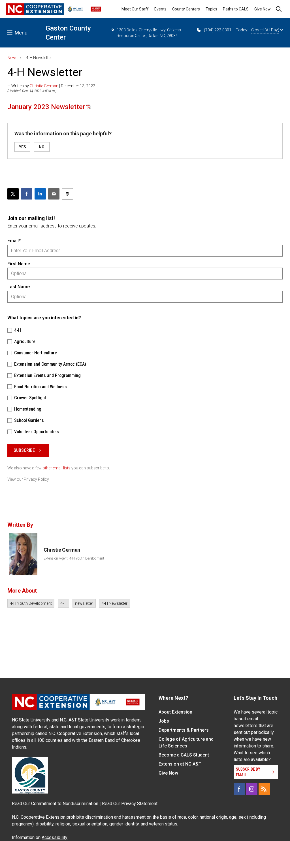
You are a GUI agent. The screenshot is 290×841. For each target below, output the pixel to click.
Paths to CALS (236, 9)
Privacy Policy (36, 479)
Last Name (18, 286)
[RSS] (264, 789)
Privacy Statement (139, 803)
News (12, 57)
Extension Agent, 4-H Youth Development (74, 558)
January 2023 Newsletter (46, 107)
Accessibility (54, 837)
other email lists (56, 468)
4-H (63, 603)
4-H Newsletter (114, 603)
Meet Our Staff (135, 9)
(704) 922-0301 (217, 30)
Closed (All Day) (265, 30)
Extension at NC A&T (180, 764)
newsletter (84, 603)
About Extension (175, 712)
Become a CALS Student (184, 755)
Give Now (262, 9)
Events (160, 9)
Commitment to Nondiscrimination (64, 803)
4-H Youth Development (31, 603)
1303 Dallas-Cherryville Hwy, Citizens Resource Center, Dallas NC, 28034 (149, 33)
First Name (18, 263)
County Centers (186, 9)
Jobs (164, 721)
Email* (14, 240)
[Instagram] (251, 789)
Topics (211, 9)
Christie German (44, 86)
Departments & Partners (184, 730)
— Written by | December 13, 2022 (51, 86)
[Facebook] (239, 789)
